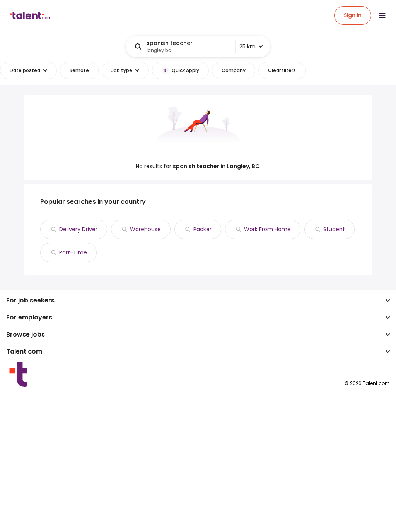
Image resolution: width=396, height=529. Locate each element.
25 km (247, 46)
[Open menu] (382, 15)
